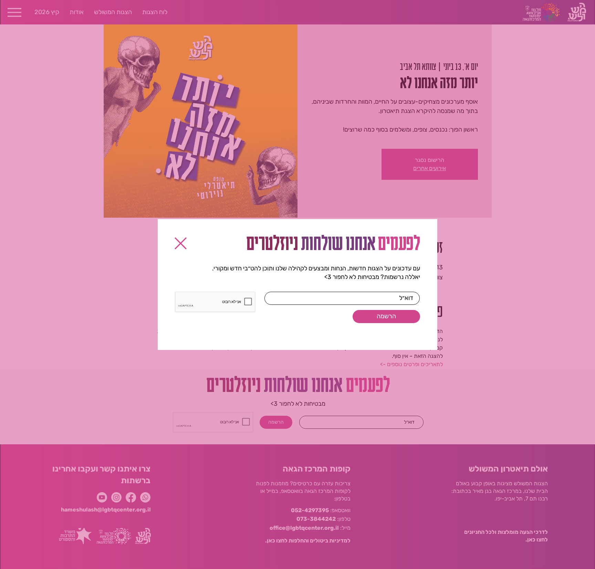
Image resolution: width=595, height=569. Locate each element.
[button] (181, 243)
